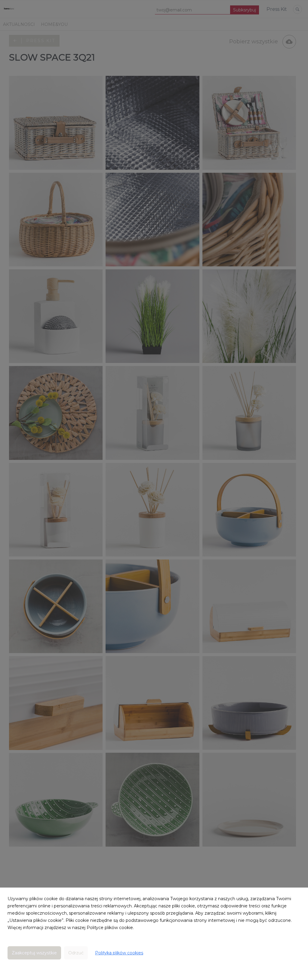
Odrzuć (76, 953)
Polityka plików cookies (119, 953)
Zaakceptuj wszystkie (34, 953)
